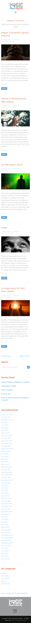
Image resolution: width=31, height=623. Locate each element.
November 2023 (6, 443)
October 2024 (6, 417)
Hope (4, 227)
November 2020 (7, 538)
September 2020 (7, 543)
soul (5, 213)
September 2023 (7, 449)
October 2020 (6, 540)
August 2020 (5, 546)
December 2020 (7, 535)
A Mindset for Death (8, 386)
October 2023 (6, 446)
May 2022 (4, 490)
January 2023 (6, 470)
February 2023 (6, 467)
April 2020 (4, 556)
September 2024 (7, 420)
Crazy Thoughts (7, 390)
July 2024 (4, 422)
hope (6, 273)
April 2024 (4, 430)
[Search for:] (13, 367)
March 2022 (5, 496)
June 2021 (4, 519)
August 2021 (5, 514)
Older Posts (6, 356)
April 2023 (4, 462)
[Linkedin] (15, 611)
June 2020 (5, 551)
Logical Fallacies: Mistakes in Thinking (15, 382)
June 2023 (5, 456)
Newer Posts (24, 356)
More (4, 88)
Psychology (5, 584)
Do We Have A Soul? (12, 164)
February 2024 (6, 436)
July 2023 (4, 454)
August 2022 (5, 483)
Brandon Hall (6, 39)
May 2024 (4, 428)
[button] (15, 12)
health (6, 342)
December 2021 (6, 504)
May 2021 (4, 522)
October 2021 (5, 509)
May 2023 (4, 459)
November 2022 (6, 475)
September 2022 (7, 480)
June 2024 (5, 425)
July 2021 (4, 517)
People (3, 573)
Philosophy (16, 39)
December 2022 (7, 472)
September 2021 (7, 511)
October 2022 (6, 477)
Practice (4, 581)
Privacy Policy (22, 620)
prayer (6, 84)
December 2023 (7, 441)
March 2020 (5, 559)
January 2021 (5, 532)
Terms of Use (14, 620)
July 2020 (4, 548)
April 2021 (4, 525)
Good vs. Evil (5, 394)
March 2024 (5, 433)
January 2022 (6, 501)
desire (6, 150)
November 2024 (7, 414)
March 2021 (5, 527)
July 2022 (4, 485)
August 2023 (5, 451)
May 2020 (4, 553)
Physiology (5, 578)
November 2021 (6, 506)
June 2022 (5, 488)
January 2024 (6, 438)
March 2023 (5, 464)
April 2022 (4, 493)
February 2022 (6, 498)
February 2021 (6, 530)
